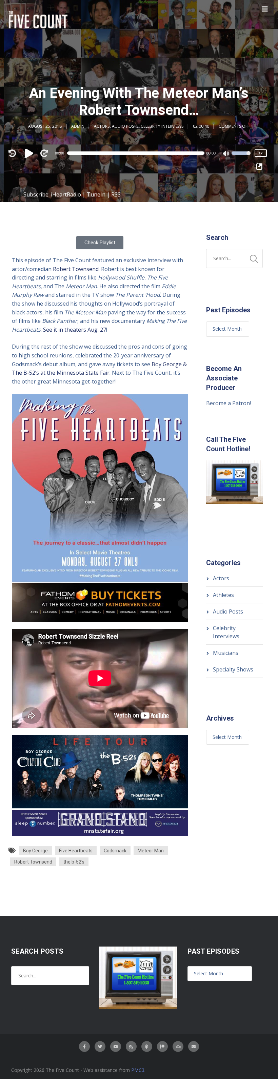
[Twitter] (100, 1046)
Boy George (35, 850)
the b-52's (73, 862)
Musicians (225, 653)
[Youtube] (115, 1046)
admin (77, 126)
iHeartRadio (66, 194)
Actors (102, 126)
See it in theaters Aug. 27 (74, 329)
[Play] (30, 153)
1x (261, 153)
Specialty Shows (233, 669)
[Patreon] (162, 1046)
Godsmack (115, 850)
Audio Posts (125, 126)
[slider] (241, 157)
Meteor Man (151, 850)
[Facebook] (84, 1046)
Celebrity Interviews (162, 126)
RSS (116, 194)
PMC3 (137, 1070)
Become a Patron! (228, 403)
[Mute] (226, 154)
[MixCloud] (178, 1046)
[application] (139, 153)
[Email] (193, 1046)
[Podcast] (146, 1046)
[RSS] (131, 1046)
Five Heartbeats (76, 850)
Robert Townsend (76, 269)
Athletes (223, 595)
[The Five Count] (39, 20)
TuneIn (96, 194)
